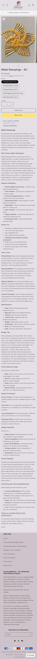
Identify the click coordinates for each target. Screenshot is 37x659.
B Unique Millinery (11, 652)
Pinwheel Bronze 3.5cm (10, 85)
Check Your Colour (9, 554)
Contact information (19, 657)
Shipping (11, 75)
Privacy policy (9, 654)
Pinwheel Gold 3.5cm (10, 81)
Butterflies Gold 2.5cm (10, 97)
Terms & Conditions (9, 557)
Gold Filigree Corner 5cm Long (13, 93)
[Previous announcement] (3, 13)
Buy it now (18, 115)
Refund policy (31, 652)
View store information (10, 125)
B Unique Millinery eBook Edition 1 (13, 542)
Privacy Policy (7, 561)
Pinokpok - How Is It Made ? (12, 550)
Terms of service (19, 654)
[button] (3, 5)
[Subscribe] (30, 634)
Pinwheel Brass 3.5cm (10, 89)
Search (5, 538)
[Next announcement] (34, 13)
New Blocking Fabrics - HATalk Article (15, 546)
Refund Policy (7, 565)
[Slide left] (15, 66)
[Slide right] (22, 66)
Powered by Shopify (21, 652)
